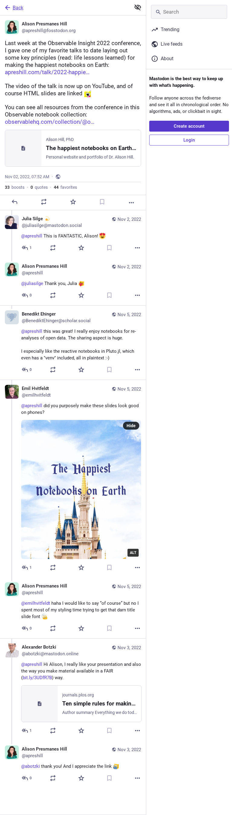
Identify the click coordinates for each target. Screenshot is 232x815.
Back (18, 8)
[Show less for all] (138, 7)
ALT (133, 553)
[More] (131, 202)
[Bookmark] (102, 201)
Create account (189, 126)
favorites (65, 187)
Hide (131, 425)
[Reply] (14, 201)
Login (189, 140)
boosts (14, 187)
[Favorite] (73, 201)
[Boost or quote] (43, 201)
